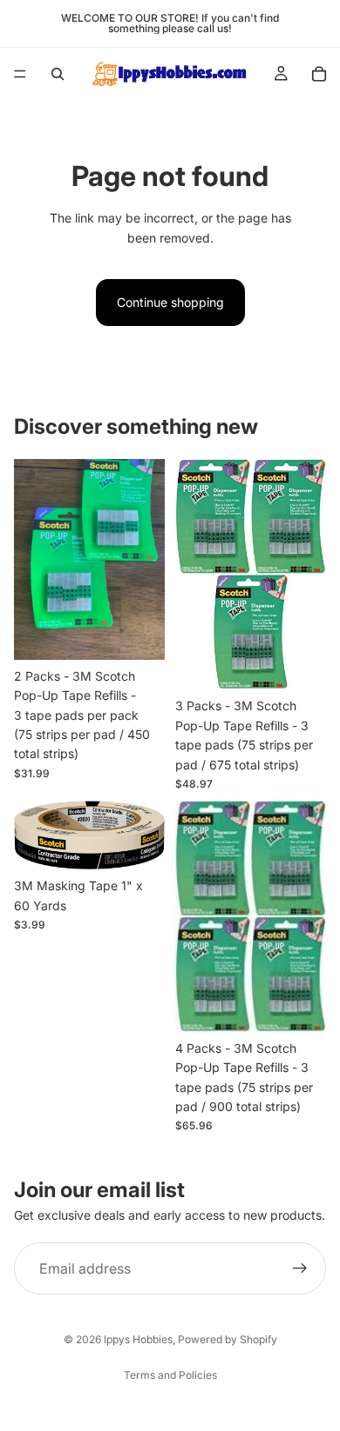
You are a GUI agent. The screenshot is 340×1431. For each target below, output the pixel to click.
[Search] (57, 74)
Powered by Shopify (227, 1339)
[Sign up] (300, 1269)
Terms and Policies (170, 1374)
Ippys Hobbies (138, 1339)
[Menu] (20, 74)
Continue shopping (170, 302)
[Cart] (319, 74)
